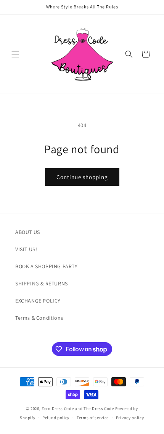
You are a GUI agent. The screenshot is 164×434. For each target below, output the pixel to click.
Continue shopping (82, 177)
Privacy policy (130, 417)
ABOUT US (27, 232)
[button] (15, 54)
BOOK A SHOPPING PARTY (46, 266)
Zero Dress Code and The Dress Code (78, 408)
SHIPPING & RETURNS (41, 283)
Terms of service (93, 417)
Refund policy (55, 417)
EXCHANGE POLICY (38, 300)
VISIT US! (26, 249)
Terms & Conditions (39, 317)
